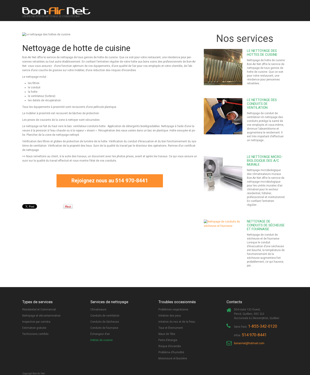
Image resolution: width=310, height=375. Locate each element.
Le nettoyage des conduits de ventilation (262, 104)
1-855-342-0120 (262, 326)
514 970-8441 (254, 334)
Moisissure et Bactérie (172, 358)
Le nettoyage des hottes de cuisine (262, 53)
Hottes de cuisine (101, 340)
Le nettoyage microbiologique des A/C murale (265, 161)
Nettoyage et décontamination (41, 315)
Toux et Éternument (170, 327)
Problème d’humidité (171, 352)
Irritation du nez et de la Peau (176, 321)
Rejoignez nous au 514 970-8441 (109, 181)
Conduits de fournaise (104, 327)
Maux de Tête (166, 334)
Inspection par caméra (36, 321)
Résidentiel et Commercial (39, 309)
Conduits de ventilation (104, 315)
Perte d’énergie (167, 340)
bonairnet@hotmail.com (249, 343)
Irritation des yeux (169, 315)
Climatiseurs (98, 309)
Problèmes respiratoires (173, 309)
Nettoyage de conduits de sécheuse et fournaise (266, 225)
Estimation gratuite (34, 327)
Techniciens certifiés (35, 334)
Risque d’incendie (169, 346)
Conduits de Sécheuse (104, 321)
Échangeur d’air (100, 334)
